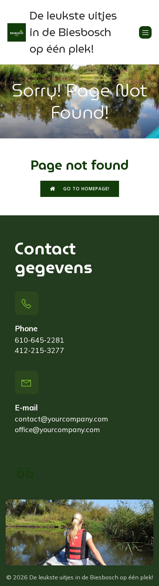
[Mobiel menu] (145, 32)
